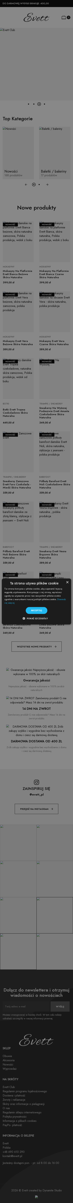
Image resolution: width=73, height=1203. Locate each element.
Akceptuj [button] (36, 610)
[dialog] (36, 601)
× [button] (67, 582)
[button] (36, 618)
